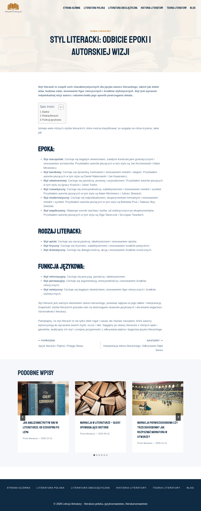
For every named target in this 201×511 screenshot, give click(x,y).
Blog (193, 8)
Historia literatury (152, 8)
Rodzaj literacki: (50, 115)
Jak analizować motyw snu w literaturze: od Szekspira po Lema (41, 427)
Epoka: (45, 111)
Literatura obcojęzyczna (122, 8)
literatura (33, 438)
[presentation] (43, 398)
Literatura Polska (94, 8)
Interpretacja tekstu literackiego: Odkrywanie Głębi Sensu (133, 345)
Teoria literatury (177, 8)
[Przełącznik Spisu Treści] (59, 107)
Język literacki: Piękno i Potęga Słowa (60, 343)
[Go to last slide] (22, 417)
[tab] (94, 455)
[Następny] (178, 417)
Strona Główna (71, 8)
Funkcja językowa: (51, 119)
